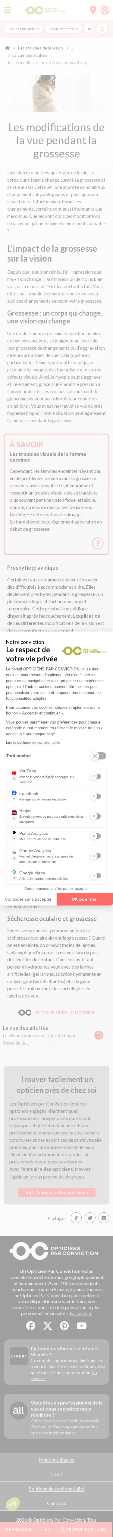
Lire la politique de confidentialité (33, 742)
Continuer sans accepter (28, 899)
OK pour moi (85, 899)
